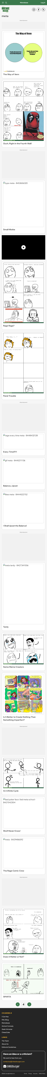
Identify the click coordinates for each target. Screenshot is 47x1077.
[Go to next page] (29, 1004)
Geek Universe (7, 1029)
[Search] (6, 2)
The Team (5, 1041)
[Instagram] (34, 9)
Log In (43, 3)
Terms (25, 1073)
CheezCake (6, 1032)
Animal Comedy (7, 1026)
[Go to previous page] (18, 1004)
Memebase (24, 3)
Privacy (30, 1073)
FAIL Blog (5, 1020)
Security (35, 1073)
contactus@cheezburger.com (14, 1062)
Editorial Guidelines (9, 1047)
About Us (5, 1044)
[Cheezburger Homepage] (23, 1067)
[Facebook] (38, 9)
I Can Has (5, 1017)
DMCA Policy (42, 1073)
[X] (43, 9)
